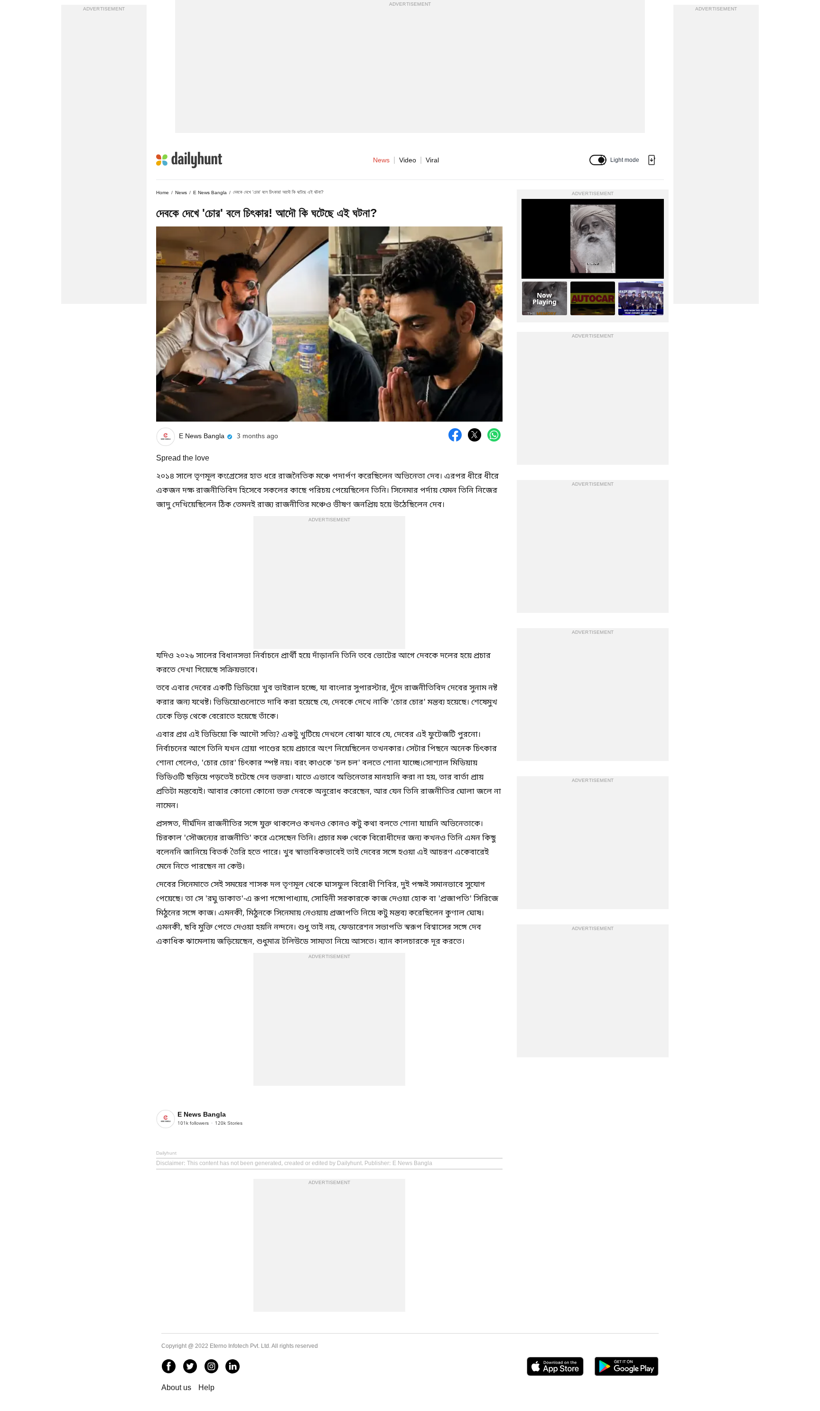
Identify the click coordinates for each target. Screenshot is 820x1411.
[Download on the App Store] (555, 1366)
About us (176, 1387)
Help (206, 1387)
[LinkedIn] (232, 1366)
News (381, 160)
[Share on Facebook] (455, 434)
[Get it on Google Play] (627, 1366)
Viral (432, 160)
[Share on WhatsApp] (494, 434)
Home (162, 192)
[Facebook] (168, 1366)
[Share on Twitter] (474, 434)
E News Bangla (210, 192)
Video (407, 160)
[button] (597, 160)
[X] (190, 1366)
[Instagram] (211, 1366)
